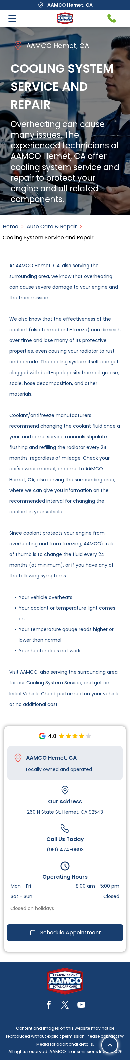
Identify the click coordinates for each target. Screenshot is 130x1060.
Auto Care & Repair (52, 226)
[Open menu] (12, 18)
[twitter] (65, 1005)
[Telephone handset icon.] (111, 18)
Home (10, 226)
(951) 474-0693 (65, 849)
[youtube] (81, 1005)
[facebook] (48, 1005)
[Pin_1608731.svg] (18, 758)
